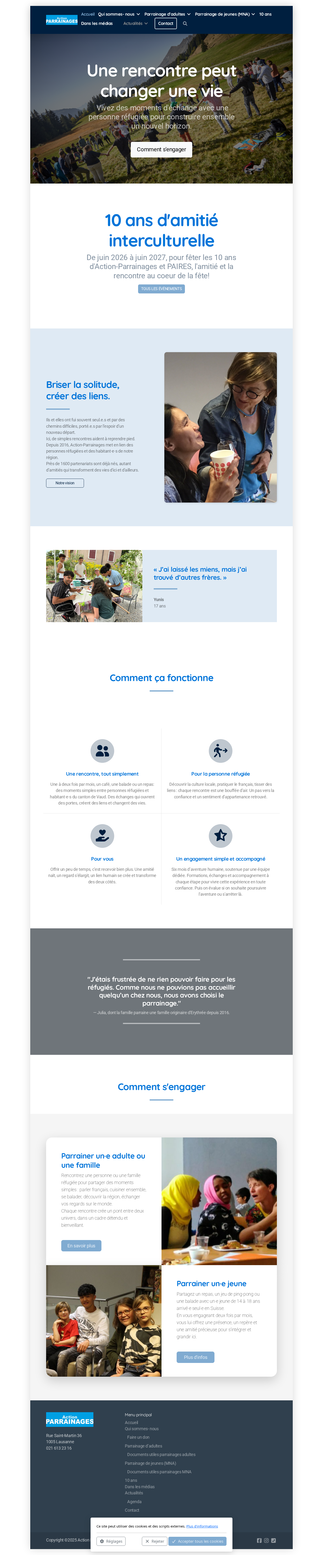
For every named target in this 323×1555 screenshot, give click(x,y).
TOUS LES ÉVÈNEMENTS (161, 289)
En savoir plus (81, 1246)
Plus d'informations (202, 1526)
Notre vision (65, 483)
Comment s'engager (161, 149)
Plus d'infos (195, 1357)
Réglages (114, 1541)
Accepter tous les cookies (200, 1541)
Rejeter (158, 1541)
